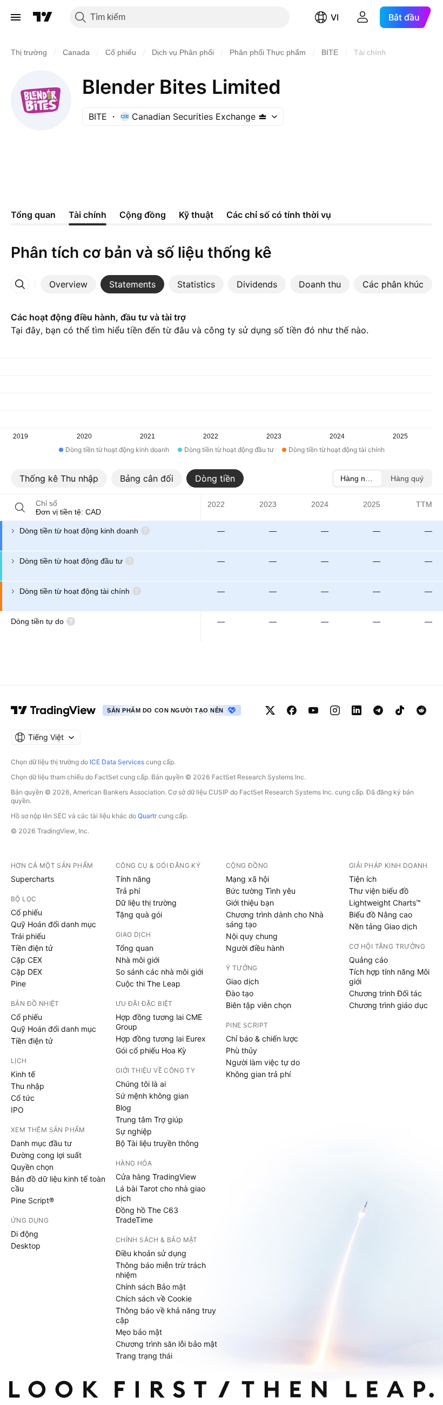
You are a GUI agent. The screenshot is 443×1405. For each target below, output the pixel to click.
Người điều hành (255, 947)
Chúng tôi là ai (141, 1083)
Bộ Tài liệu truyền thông (157, 1143)
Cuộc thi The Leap (148, 983)
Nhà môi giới (137, 959)
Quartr (147, 816)
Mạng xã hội (247, 878)
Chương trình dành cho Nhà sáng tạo (275, 919)
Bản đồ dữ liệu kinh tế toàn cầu (58, 1183)
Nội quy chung (252, 936)
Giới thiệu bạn (250, 902)
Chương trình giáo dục (388, 1005)
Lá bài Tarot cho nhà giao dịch (160, 1193)
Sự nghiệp (134, 1131)
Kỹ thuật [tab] (196, 214)
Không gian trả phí (258, 1074)
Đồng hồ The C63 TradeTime (147, 1214)
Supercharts (32, 878)
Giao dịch (242, 981)
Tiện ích (363, 878)
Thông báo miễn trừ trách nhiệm (161, 1269)
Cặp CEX (26, 959)
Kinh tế (23, 1074)
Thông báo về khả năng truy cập (166, 1315)
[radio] (357, 478)
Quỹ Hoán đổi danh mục (53, 924)
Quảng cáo (368, 959)
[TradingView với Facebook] (291, 710)
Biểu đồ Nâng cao (380, 914)
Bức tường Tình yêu (261, 890)
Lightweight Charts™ (385, 902)
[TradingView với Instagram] (335, 710)
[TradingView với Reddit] (421, 710)
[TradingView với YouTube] (313, 710)
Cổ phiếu (26, 912)
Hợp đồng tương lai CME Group (159, 1021)
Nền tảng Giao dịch (383, 926)
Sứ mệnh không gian (152, 1095)
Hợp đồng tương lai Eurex (161, 1038)
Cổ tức (23, 1097)
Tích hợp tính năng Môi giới (389, 976)
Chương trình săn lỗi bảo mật (166, 1343)
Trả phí (128, 890)
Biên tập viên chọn (258, 1005)
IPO (17, 1109)
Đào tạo (239, 993)
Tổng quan (134, 947)
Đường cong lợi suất (46, 1155)
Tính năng (133, 878)
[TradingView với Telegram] (378, 710)
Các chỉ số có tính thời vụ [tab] (278, 214)
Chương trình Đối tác (385, 993)
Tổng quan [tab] (33, 214)
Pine (18, 983)
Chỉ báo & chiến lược (262, 1038)
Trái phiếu (28, 936)
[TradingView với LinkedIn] (356, 710)
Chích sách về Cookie (154, 1298)
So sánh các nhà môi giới (159, 971)
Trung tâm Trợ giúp (149, 1119)
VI (335, 17)
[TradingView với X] (270, 710)
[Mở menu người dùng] (362, 17)
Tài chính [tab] (87, 214)
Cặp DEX (26, 971)
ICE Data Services (117, 762)
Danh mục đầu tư (41, 1143)
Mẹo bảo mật (139, 1332)
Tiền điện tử (32, 947)
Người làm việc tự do (263, 1062)
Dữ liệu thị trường (146, 902)
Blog (123, 1107)
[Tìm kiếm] (20, 507)
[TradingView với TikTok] (399, 710)
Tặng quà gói (139, 914)
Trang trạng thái (144, 1355)
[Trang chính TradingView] (42, 17)
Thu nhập (27, 1086)
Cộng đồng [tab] (142, 214)
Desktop (26, 1245)
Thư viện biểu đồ (378, 890)
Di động (24, 1233)
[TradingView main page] (53, 710)
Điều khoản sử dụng (151, 1253)
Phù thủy (241, 1050)
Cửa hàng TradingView (156, 1176)
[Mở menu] (15, 17)
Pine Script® (32, 1200)
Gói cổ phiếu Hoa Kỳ (151, 1050)
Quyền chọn (32, 1166)
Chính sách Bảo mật (151, 1286)
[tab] (68, 284)
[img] (262, 116)
